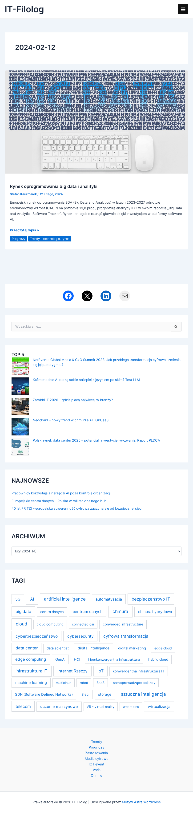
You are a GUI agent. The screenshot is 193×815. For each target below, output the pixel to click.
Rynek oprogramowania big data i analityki (53, 186)
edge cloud (163, 648)
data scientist (58, 648)
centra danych (52, 612)
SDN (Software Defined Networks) (44, 694)
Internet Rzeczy (72, 670)
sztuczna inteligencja (143, 694)
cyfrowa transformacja (125, 636)
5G (17, 599)
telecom (23, 706)
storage (104, 694)
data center (27, 647)
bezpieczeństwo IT (151, 599)
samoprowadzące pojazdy (134, 683)
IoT (100, 670)
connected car (83, 624)
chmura (120, 611)
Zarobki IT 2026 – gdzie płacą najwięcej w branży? (73, 400)
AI (32, 599)
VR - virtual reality (100, 707)
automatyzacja (109, 599)
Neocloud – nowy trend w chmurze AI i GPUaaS (71, 420)
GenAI (60, 659)
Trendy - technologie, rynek (49, 239)
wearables (131, 707)
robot (84, 683)
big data (23, 611)
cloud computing (50, 624)
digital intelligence (93, 648)
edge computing (30, 659)
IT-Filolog (24, 9)
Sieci (85, 694)
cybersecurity (80, 636)
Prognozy (18, 239)
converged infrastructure (123, 624)
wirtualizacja (159, 706)
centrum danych (88, 611)
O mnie (96, 775)
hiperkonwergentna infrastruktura (114, 659)
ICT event (96, 764)
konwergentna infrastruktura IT (139, 671)
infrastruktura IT (32, 670)
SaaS (100, 683)
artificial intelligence (65, 599)
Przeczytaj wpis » (24, 230)
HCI (77, 659)
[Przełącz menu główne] (183, 9)
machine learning (31, 682)
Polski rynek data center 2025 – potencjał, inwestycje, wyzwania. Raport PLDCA (96, 440)
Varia (97, 770)
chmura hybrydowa (155, 611)
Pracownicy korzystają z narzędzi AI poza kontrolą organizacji (61, 493)
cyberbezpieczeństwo (37, 636)
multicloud (64, 683)
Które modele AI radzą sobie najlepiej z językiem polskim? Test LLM (86, 380)
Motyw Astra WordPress (141, 802)
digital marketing (132, 648)
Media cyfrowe (96, 759)
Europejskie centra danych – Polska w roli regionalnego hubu (60, 501)
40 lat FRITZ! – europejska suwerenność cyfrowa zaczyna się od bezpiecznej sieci (77, 508)
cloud (21, 624)
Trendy (96, 742)
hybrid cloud (158, 659)
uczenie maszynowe (59, 706)
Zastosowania (96, 753)
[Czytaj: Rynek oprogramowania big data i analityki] (96, 122)
